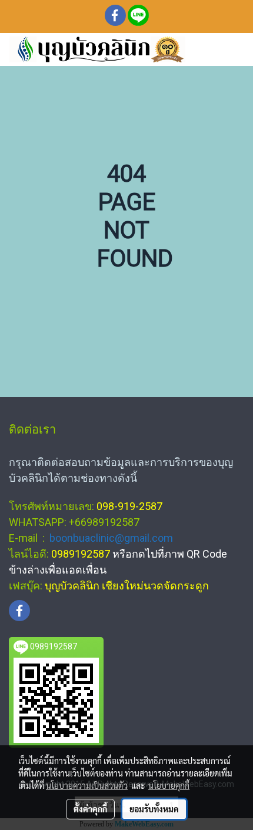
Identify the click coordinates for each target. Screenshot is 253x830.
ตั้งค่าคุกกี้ (90, 809)
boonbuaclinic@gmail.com (111, 538)
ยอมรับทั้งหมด (154, 809)
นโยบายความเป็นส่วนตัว (87, 785)
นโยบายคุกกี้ (168, 785)
